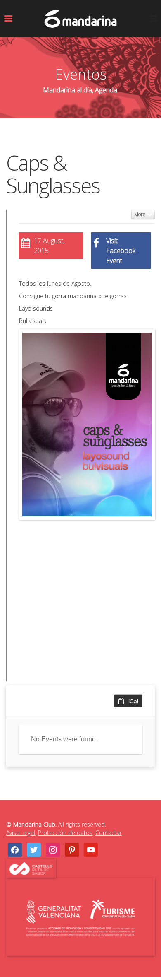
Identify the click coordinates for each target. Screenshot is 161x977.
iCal (133, 701)
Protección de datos (65, 833)
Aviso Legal (20, 833)
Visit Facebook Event (120, 250)
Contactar (108, 833)
